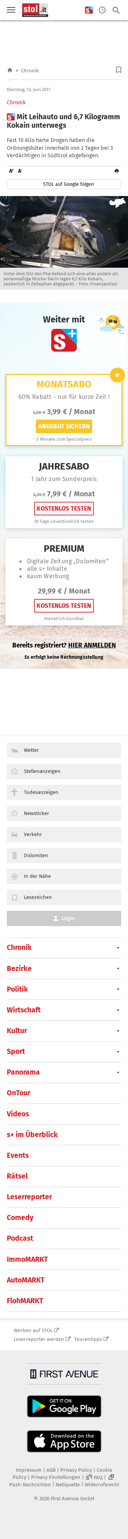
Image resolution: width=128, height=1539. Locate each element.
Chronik (30, 71)
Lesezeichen (38, 897)
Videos (18, 1114)
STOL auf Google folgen (68, 184)
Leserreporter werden (39, 1339)
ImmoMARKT (27, 1259)
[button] (118, 70)
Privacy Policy (76, 1470)
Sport (16, 1051)
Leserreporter (29, 1196)
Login (67, 918)
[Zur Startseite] (10, 70)
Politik (17, 989)
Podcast (20, 1238)
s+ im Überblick (32, 1134)
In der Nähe (37, 876)
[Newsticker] (102, 10)
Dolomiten (36, 855)
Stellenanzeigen (42, 771)
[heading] (64, 121)
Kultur (17, 1030)
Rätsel (17, 1176)
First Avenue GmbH (72, 1499)
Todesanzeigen (41, 792)
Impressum (29, 1470)
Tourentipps (88, 1339)
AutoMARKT (25, 1280)
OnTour (18, 1093)
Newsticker (36, 813)
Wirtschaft (24, 1010)
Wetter (31, 750)
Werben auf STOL (33, 1330)
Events (18, 1155)
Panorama (23, 1072)
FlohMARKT (25, 1300)
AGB (51, 1470)
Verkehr (33, 834)
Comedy (20, 1217)
